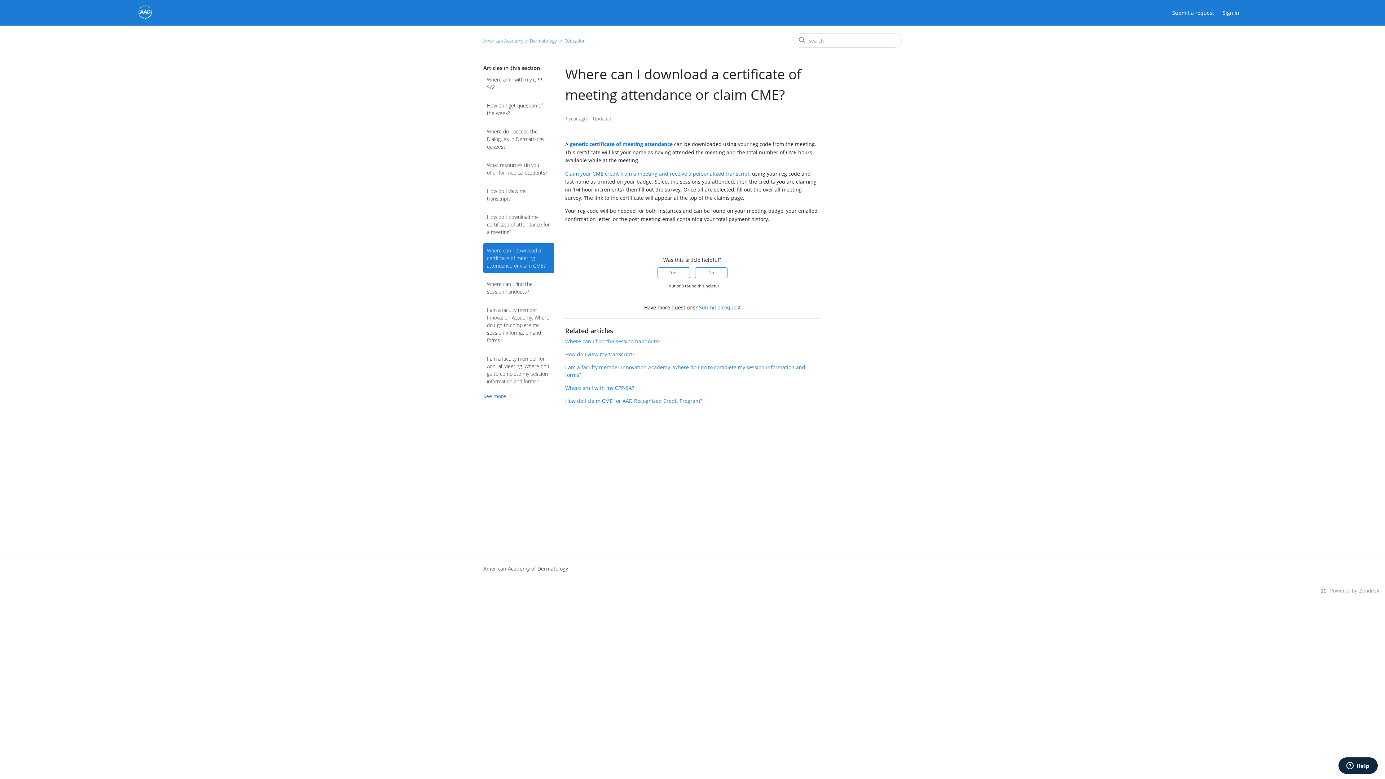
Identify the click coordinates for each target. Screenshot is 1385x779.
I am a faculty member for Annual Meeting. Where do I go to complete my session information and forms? (518, 370)
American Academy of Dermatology (520, 41)
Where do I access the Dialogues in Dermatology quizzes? (515, 139)
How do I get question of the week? (515, 109)
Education (575, 41)
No (711, 272)
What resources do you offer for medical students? (517, 169)
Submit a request (1193, 12)
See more (494, 396)
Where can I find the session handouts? (510, 288)
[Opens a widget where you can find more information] (1358, 766)
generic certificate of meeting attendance (621, 144)
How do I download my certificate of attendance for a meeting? (518, 225)
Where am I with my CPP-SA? (515, 83)
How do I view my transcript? (506, 195)
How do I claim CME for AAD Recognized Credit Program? (633, 400)
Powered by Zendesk (1354, 590)
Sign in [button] (1231, 12)
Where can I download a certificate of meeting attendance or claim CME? (516, 258)
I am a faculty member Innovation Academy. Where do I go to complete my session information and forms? (518, 325)
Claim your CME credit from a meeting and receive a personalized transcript (657, 173)
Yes (673, 272)
